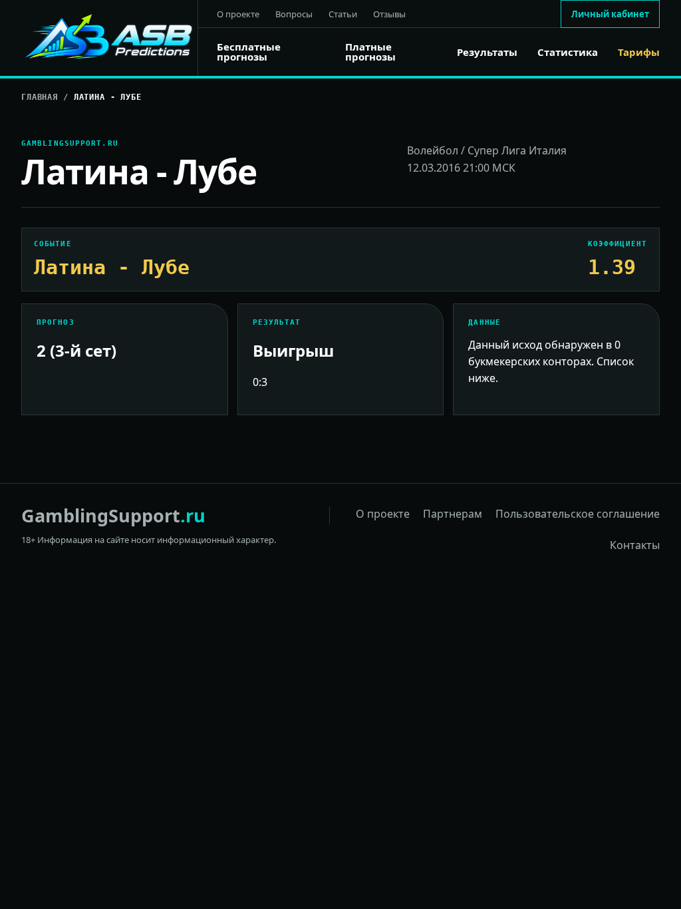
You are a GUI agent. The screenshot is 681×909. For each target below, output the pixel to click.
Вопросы (294, 14)
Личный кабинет (610, 14)
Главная (39, 97)
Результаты (487, 52)
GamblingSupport (113, 515)
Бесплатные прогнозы (249, 52)
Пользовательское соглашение (577, 513)
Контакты (635, 545)
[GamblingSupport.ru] (109, 38)
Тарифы (639, 52)
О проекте (238, 14)
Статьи (343, 14)
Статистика (567, 52)
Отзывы (389, 14)
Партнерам (452, 513)
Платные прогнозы (370, 52)
